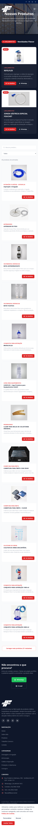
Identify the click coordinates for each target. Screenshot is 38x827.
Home (3, 731)
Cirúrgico (5, 768)
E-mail (20, 686)
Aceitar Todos (8, 823)
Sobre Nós (5, 734)
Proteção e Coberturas (9, 765)
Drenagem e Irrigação (9, 755)
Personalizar (7, 818)
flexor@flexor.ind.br (11, 793)
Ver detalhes (11, 83)
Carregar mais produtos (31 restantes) (19, 648)
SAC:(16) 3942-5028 (11, 790)
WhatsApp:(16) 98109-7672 (13, 784)
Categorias (6, 751)
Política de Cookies (8, 813)
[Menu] (34, 9)
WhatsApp (24, 83)
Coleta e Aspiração (8, 761)
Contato (4, 745)
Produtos (4, 738)
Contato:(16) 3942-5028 (12, 787)
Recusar (18, 818)
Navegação (6, 727)
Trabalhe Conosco (7, 741)
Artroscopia (5, 758)
